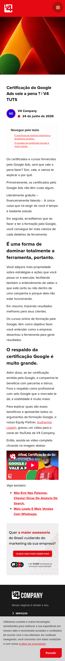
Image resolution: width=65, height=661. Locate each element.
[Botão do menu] (59, 7)
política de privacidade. (32, 644)
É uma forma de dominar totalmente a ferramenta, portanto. (32, 137)
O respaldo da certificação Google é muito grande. (31, 144)
